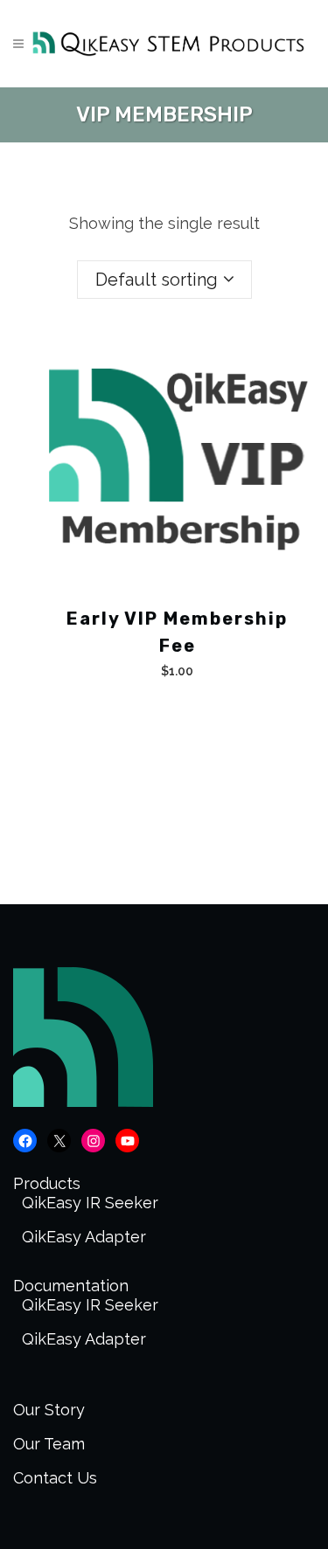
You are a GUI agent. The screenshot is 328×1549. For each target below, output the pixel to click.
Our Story (49, 1409)
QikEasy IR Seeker (90, 1202)
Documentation (71, 1285)
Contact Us (55, 1478)
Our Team (49, 1444)
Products (46, 1183)
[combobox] (164, 279)
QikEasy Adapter (84, 1236)
